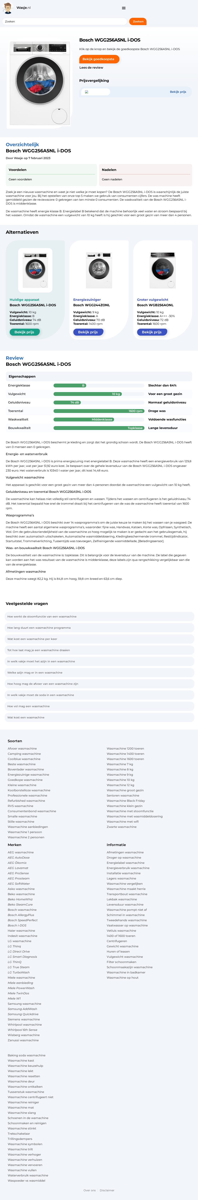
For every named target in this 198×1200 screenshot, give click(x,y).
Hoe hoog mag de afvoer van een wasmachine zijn (42, 684)
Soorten (15, 741)
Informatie (116, 845)
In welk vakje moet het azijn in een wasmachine (41, 661)
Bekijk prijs (24, 332)
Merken (14, 845)
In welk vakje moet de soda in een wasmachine (40, 695)
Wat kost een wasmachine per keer (32, 639)
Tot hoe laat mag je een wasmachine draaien (38, 650)
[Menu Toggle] (124, 8)
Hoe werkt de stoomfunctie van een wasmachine (42, 616)
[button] (99, 59)
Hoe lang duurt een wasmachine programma (39, 627)
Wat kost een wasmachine (25, 717)
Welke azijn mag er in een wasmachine (34, 672)
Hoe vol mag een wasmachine (28, 706)
